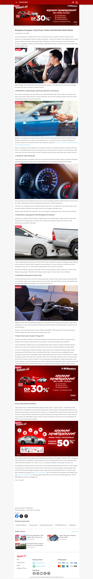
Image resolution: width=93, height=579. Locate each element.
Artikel (18, 565)
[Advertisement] (46, 494)
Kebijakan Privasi (22, 568)
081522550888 (40, 566)
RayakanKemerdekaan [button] (46, 525)
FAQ (18, 559)
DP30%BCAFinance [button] (61, 525)
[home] (76, 2)
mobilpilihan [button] (72, 525)
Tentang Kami (21, 562)
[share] (73, 2)
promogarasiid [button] (33, 525)
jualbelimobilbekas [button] (21, 525)
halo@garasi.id (40, 562)
